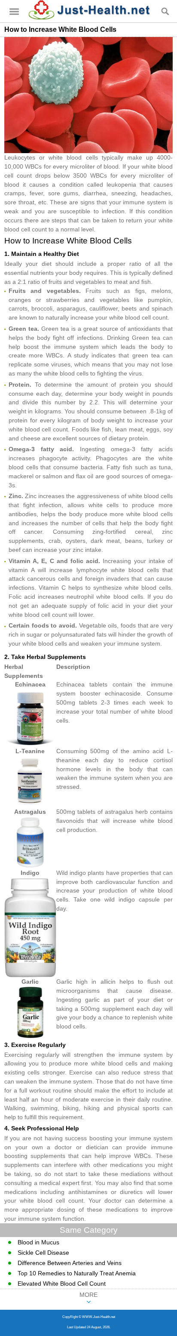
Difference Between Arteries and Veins (70, 1262)
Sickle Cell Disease (43, 1252)
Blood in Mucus (38, 1242)
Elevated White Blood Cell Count (62, 1283)
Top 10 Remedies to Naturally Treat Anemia (77, 1273)
